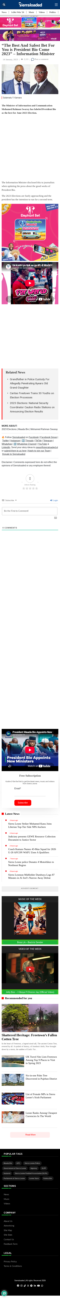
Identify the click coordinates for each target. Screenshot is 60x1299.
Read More (30, 1134)
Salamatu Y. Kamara (12, 97)
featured (7, 1173)
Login (55, 500)
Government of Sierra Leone (15, 1168)
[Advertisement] (30, 148)
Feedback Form (10, 1244)
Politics (52, 12)
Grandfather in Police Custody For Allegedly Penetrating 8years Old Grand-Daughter (30, 383)
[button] (56, 5)
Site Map (8, 1230)
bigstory (34, 1168)
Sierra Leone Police (32, 1163)
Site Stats (8, 1235)
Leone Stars (34, 1178)
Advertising (9, 1226)
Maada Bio (23, 429)
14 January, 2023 (10, 59)
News (4, 12)
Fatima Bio (47, 1178)
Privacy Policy (10, 1262)
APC (18, 1163)
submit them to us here (15, 451)
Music (31, 12)
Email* (17, 788)
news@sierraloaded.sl (47, 447)
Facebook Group (48, 437)
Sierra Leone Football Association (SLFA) (31, 1173)
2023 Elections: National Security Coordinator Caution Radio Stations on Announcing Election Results (32, 407)
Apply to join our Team (39, 451)
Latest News (12, 813)
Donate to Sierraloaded (13, 454)
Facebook (34, 437)
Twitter (5, 440)
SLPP (44, 1168)
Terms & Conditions (13, 1266)
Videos (42, 12)
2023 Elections (9, 429)
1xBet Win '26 (17, 12)
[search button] (4, 4)
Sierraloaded (18, 437)
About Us (8, 1221)
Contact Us (9, 1240)
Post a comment (41, 59)
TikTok (38, 440)
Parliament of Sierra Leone (14, 1178)
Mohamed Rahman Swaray (44, 429)
